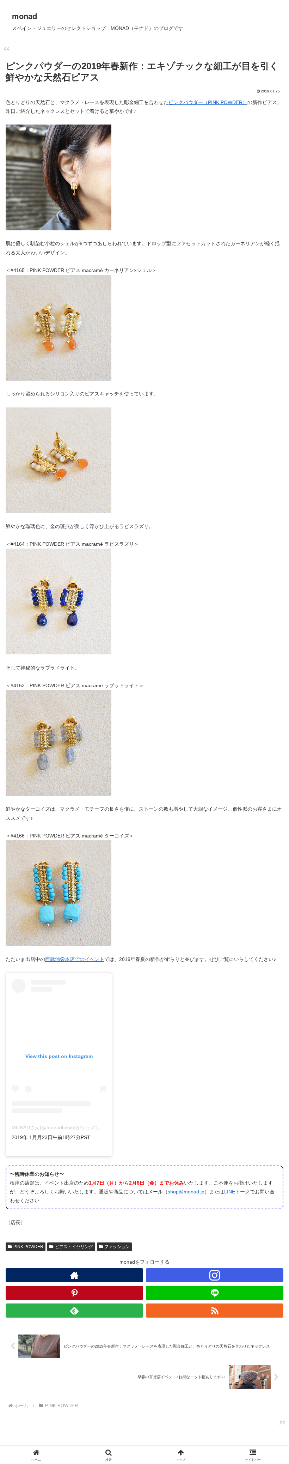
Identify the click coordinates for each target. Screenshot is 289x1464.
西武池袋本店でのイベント (74, 959)
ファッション (117, 1246)
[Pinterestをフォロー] (74, 1293)
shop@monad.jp (186, 1191)
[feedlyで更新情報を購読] (74, 1310)
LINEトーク (237, 1191)
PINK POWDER (28, 1246)
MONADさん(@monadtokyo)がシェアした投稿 (63, 1127)
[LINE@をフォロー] (214, 1293)
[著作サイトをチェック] (74, 1275)
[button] (267, 1042)
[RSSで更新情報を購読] (214, 1310)
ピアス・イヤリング (74, 1246)
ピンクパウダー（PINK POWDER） (207, 102)
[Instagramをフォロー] (214, 1275)
